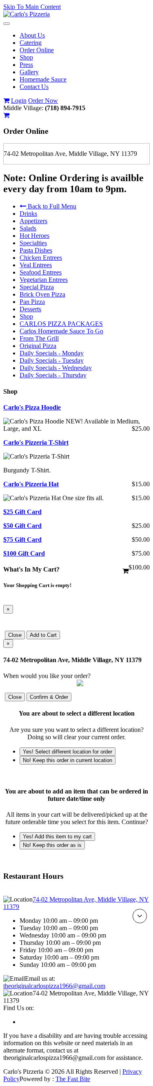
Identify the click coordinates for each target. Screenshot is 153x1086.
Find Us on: (18, 1007)
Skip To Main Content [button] (32, 6)
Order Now (43, 100)
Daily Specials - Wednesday (56, 367)
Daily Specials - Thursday (53, 375)
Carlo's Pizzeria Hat (31, 484)
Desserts (30, 309)
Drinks (28, 213)
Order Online (37, 50)
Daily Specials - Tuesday (52, 360)
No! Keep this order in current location (67, 760)
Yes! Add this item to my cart (57, 836)
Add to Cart (43, 635)
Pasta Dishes (36, 250)
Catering (31, 42)
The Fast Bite (72, 1078)
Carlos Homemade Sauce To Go (61, 331)
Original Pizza (38, 345)
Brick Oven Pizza (42, 294)
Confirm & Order (49, 697)
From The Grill (39, 338)
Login (19, 100)
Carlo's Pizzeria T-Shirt (36, 442)
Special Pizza (37, 287)
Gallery (29, 72)
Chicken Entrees (41, 257)
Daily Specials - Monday (52, 353)
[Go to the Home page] (26, 14)
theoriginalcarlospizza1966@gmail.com (54, 985)
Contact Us (34, 86)
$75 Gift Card (22, 539)
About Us (32, 35)
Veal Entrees (36, 265)
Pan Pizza (32, 301)
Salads (28, 228)
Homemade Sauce (43, 79)
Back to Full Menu (51, 206)
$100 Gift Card (24, 553)
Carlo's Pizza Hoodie (32, 407)
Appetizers (33, 220)
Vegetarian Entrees (44, 279)
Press (26, 64)
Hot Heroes (34, 235)
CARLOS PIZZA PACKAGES (61, 323)
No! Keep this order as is (52, 845)
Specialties (33, 242)
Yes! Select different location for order (67, 752)
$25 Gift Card (22, 511)
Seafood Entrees (41, 272)
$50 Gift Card (22, 525)
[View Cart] (6, 100)
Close (15, 635)
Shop (26, 57)
